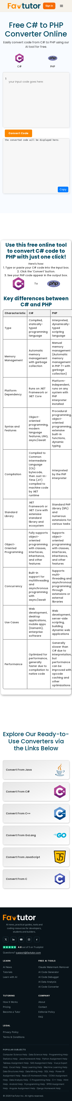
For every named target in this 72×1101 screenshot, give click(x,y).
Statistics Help (10, 1059)
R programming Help (34, 1084)
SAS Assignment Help (41, 1063)
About (41, 1002)
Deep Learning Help (32, 1067)
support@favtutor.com (28, 952)
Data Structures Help (13, 1071)
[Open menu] (61, 6)
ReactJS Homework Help (34, 1075)
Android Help (16, 1084)
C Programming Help (40, 1080)
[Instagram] (29, 939)
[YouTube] (21, 939)
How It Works (10, 1002)
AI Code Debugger (48, 977)
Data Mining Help (34, 1071)
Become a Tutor (11, 1012)
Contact (42, 1007)
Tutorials (7, 972)
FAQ (40, 1016)
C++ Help (57, 1080)
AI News (7, 967)
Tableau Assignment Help (16, 1063)
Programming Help (58, 1054)
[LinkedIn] (13, 939)
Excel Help (14, 1067)
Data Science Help (38, 1054)
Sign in (49, 5)
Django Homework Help (49, 1088)
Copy (63, 189)
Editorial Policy (46, 1012)
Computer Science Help (15, 1054)
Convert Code (18, 133)
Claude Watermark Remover (53, 967)
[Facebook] (37, 939)
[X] (5, 939)
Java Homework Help (30, 1059)
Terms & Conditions (14, 1037)
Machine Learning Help (55, 1067)
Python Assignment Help (54, 1059)
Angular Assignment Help (22, 1088)
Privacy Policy (10, 1032)
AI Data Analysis (47, 981)
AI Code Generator (48, 972)
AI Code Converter (48, 986)
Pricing (7, 1007)
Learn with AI (10, 977)
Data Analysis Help (18, 1080)
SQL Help (49, 1071)
